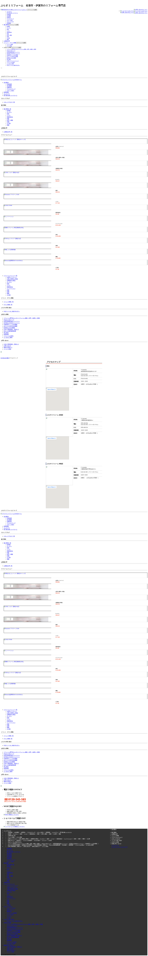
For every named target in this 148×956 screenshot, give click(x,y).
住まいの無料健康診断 (54, 845)
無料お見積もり (36, 846)
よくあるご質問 (10, 63)
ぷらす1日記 (37, 840)
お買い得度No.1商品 (12, 279)
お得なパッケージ (12, 277)
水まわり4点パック (11, 50)
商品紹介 (18, 840)
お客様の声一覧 (11, 835)
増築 (8, 39)
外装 (8, 290)
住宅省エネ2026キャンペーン (13, 53)
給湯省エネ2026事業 (11, 58)
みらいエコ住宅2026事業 (12, 56)
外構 (8, 36)
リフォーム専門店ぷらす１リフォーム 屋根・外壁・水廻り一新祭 (21, 49)
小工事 (8, 38)
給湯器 (8, 26)
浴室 (8, 29)
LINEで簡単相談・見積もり (40, 845)
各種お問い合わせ (9, 945)
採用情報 (9, 23)
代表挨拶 (9, 14)
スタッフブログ (10, 21)
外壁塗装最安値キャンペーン (13, 52)
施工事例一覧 (10, 864)
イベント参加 (45, 846)
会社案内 (6, 82)
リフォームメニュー (117, 837)
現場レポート (11, 840)
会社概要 (9, 15)
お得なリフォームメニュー (13, 60)
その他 (50, 840)
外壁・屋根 (9, 35)
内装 (8, 33)
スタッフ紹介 (10, 20)
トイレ (8, 30)
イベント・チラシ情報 (10, 42)
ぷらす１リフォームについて (119, 847)
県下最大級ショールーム (12, 13)
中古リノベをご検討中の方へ (13, 65)
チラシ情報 (9, 46)
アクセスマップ (10, 18)
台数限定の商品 (11, 280)
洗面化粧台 (9, 32)
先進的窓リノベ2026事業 (12, 55)
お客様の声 (7, 41)
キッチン (9, 27)
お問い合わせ (26, 846)
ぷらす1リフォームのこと (20, 9)
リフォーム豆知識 (27, 840)
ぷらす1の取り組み (9, 919)
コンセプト (9, 11)
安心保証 (9, 59)
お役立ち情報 (7, 922)
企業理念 (9, 17)
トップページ (7, 830)
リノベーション (11, 288)
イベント (44, 840)
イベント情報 (10, 44)
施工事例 (6, 24)
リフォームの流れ (11, 62)
